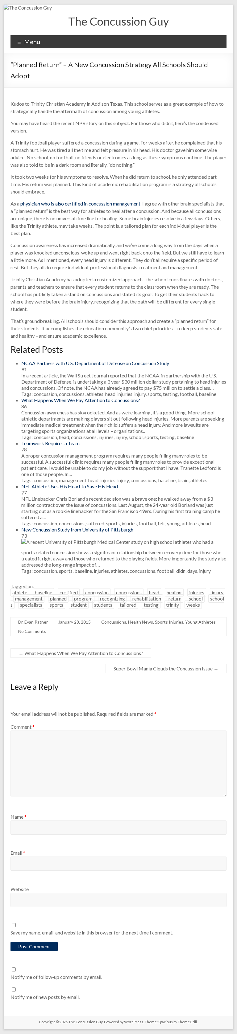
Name (18, 817)
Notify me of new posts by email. (45, 997)
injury (217, 592)
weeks (193, 605)
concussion (97, 592)
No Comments (32, 631)
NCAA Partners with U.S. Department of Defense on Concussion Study (95, 363)
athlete (19, 592)
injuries (196, 592)
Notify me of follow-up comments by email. (56, 977)
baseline (43, 592)
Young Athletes (200, 622)
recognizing (112, 598)
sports (56, 605)
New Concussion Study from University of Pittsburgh (77, 529)
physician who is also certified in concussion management (80, 203)
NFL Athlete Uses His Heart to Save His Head (69, 486)
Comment (22, 727)
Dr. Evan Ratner (33, 622)
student (79, 605)
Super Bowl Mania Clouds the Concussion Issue (166, 668)
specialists (31, 605)
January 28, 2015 (74, 622)
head (154, 592)
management (29, 598)
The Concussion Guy (118, 21)
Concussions (113, 622)
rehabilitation (146, 598)
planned (58, 598)
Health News (140, 622)
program (83, 598)
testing (151, 605)
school (196, 598)
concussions (129, 592)
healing (174, 592)
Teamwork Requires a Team (50, 443)
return (174, 598)
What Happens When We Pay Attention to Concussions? (80, 400)
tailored (128, 605)
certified (69, 592)
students (103, 605)
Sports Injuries (169, 622)
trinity (172, 605)
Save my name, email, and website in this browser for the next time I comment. (91, 932)
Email (17, 853)
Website (19, 889)
